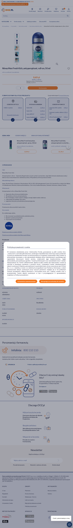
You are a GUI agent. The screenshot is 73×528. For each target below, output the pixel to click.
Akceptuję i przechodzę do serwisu (52, 281)
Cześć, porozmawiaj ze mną (61, 518)
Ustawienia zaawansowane (26, 281)
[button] (69, 524)
